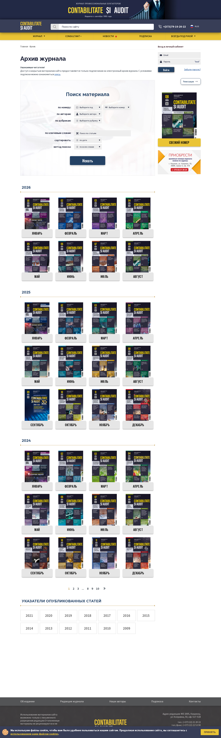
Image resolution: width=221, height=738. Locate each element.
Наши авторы (117, 701)
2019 (68, 615)
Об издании (27, 701)
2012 (68, 628)
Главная (24, 46)
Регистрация (188, 81)
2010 (107, 628)
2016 (126, 615)
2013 (48, 628)
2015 (146, 615)
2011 (87, 628)
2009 (126, 628)
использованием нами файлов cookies (34, 734)
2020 (48, 615)
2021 (29, 615)
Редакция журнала (72, 701)
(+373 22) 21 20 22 (192, 722)
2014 (29, 628)
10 (97, 588)
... (83, 588)
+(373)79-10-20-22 (174, 26)
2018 (87, 615)
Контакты (195, 701)
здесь (57, 74)
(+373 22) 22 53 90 (192, 725)
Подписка (145, 36)
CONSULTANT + (73, 36)
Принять (210, 732)
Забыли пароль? (192, 69)
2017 (107, 615)
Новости (108, 36)
